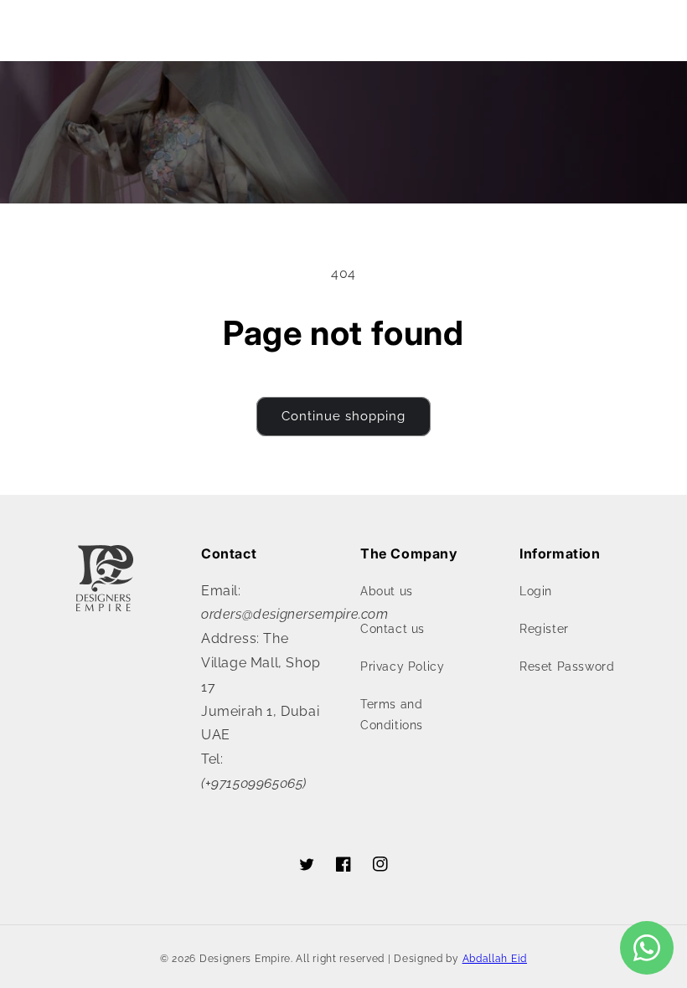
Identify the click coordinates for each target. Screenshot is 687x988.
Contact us (392, 629)
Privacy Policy (402, 666)
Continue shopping (343, 416)
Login (535, 591)
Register (544, 629)
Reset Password (566, 666)
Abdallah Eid (494, 959)
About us (386, 591)
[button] (50, 26)
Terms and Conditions (391, 714)
